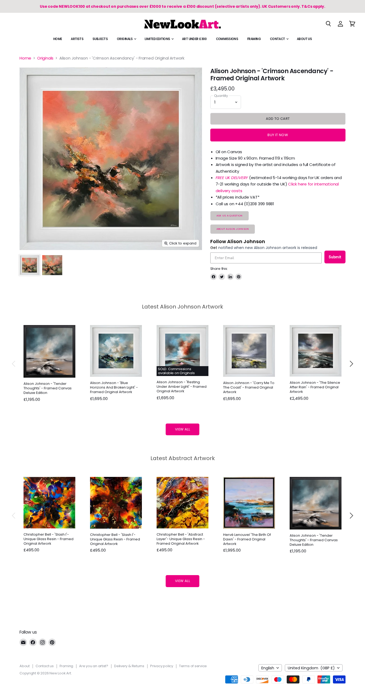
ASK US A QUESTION (229, 215)
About (25, 666)
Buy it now (277, 135)
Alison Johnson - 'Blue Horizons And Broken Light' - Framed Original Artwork (114, 387)
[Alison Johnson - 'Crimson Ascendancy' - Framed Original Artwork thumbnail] (29, 265)
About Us (304, 39)
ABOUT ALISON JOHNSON (232, 229)
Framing (254, 39)
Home (57, 39)
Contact (278, 39)
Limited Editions (158, 39)
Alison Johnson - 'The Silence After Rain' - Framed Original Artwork (315, 387)
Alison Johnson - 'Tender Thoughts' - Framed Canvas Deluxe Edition (48, 388)
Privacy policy (161, 666)
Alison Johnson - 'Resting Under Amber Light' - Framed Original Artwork (182, 386)
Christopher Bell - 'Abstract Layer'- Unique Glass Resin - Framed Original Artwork (181, 539)
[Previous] (13, 363)
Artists (77, 39)
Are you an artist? (93, 666)
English (267, 668)
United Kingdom (311, 668)
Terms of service (193, 666)
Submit (335, 257)
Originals (125, 39)
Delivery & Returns (129, 666)
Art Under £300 (194, 39)
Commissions (227, 39)
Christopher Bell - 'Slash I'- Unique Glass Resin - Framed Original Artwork (48, 539)
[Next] (351, 363)
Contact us (45, 666)
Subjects (100, 39)
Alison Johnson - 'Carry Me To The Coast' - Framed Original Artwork (248, 387)
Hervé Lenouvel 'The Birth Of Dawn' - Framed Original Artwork (247, 539)
